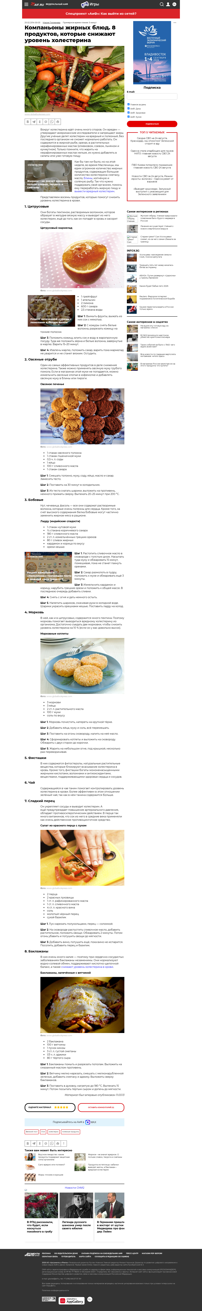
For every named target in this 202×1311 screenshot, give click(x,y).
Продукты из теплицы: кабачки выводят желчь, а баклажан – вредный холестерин (103, 1167)
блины (88, 178)
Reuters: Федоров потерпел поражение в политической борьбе (157, 297)
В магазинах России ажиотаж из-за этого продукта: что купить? (157, 365)
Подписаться (152, 124)
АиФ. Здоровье (137, 113)
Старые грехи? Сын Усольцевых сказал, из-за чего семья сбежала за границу (158, 239)
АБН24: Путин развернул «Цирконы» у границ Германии (158, 277)
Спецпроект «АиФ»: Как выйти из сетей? (101, 14)
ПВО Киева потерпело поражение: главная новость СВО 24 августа (152, 166)
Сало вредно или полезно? (51, 1164)
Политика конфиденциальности (55, 1290)
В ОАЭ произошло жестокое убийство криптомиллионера (155, 336)
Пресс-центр (132, 1253)
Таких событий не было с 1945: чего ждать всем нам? (157, 346)
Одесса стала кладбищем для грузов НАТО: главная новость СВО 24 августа (152, 154)
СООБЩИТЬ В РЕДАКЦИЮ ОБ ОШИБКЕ (112, 1257)
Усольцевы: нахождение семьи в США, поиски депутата (155, 256)
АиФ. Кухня (135, 117)
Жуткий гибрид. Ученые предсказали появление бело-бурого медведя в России (158, 218)
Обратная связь (50, 1257)
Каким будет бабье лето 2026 (154, 286)
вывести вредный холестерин (94, 191)
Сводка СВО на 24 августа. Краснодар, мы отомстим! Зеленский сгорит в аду (152, 141)
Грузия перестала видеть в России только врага (157, 308)
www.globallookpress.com (37, 114)
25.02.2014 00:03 (32, 22)
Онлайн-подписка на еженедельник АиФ (101, 1253)
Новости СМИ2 (74, 1187)
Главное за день (138, 104)
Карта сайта (85, 1257)
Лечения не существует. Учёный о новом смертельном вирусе (156, 227)
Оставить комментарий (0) (101, 1107)
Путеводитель (68, 1257)
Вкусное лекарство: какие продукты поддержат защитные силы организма (54, 1157)
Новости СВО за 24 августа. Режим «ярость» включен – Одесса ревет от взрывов (152, 179)
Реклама (46, 1253)
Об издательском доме (66, 1253)
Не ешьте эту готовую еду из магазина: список (154, 327)
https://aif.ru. (51, 1286)
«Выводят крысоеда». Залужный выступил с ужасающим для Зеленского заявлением (152, 192)
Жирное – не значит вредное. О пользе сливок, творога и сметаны (105, 1155)
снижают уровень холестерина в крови (87, 966)
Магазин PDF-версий (152, 1253)
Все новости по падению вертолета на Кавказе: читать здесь (158, 355)
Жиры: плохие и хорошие (50, 1175)
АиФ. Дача (135, 108)
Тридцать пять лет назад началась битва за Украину (156, 266)
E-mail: (131, 91)
